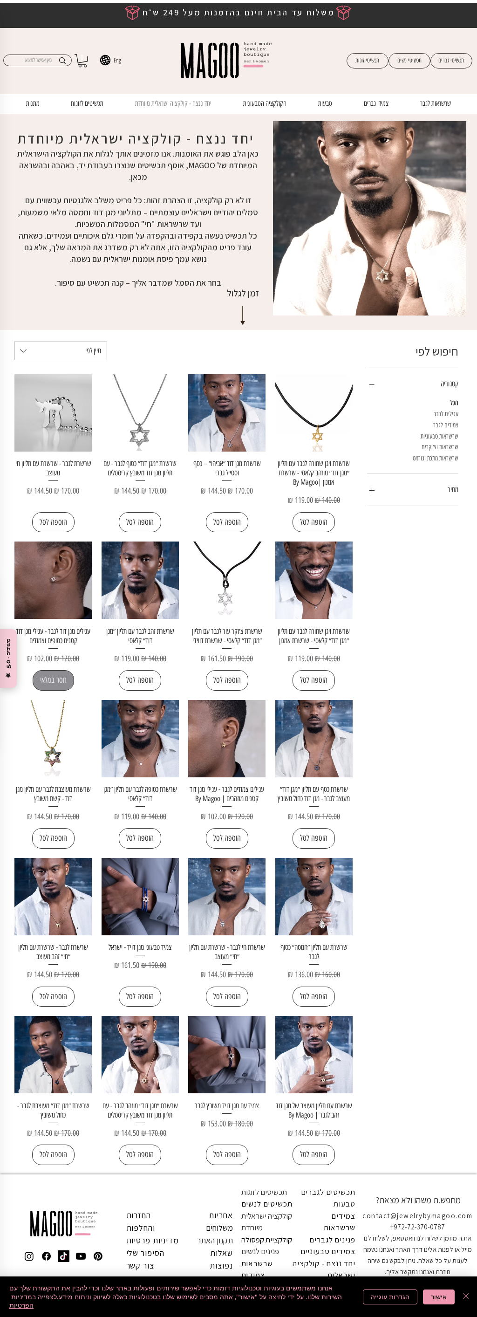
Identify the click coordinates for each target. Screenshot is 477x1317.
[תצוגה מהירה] (313, 413)
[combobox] (60, 351)
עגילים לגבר (446, 414)
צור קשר (140, 1265)
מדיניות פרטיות (152, 1240)
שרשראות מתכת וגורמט (435, 458)
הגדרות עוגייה (390, 1296)
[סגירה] (465, 1297)
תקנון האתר (215, 1240)
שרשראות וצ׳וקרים (440, 447)
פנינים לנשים (260, 1251)
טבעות (344, 1204)
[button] (82, 61)
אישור (439, 1296)
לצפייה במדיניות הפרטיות (33, 1301)
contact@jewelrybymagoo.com (417, 1215)
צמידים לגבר (445, 425)
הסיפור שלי (145, 1253)
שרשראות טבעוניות (439, 436)
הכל (454, 403)
